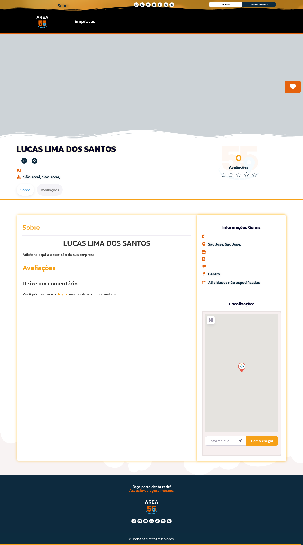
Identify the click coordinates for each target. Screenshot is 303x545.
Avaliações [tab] (50, 190)
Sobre (31, 227)
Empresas (85, 21)
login (62, 294)
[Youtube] (148, 4)
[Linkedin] (142, 4)
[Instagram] (136, 4)
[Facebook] (154, 4)
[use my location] (240, 441)
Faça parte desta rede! (152, 486)
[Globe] (166, 4)
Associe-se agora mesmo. (151, 490)
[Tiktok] (160, 4)
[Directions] (34, 161)
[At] (171, 4)
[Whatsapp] (24, 161)
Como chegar (262, 441)
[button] (241, 367)
